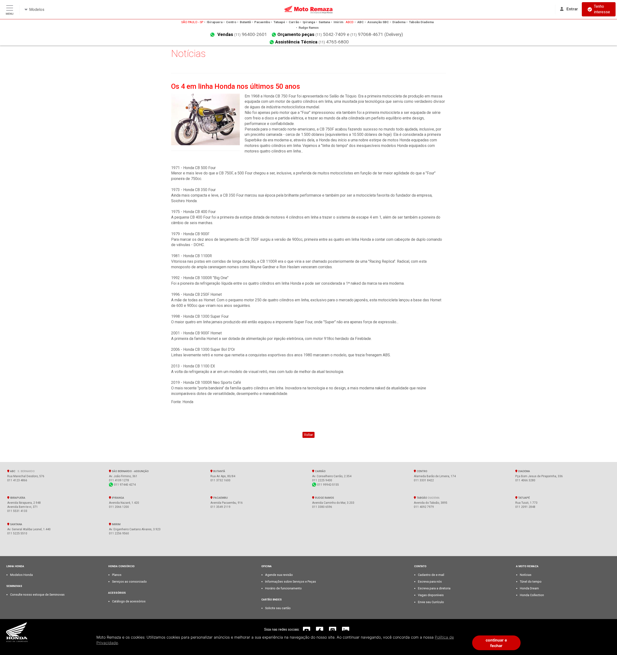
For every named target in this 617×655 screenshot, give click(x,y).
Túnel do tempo (531, 581)
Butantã (219, 471)
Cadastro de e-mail (431, 575)
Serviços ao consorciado (129, 581)
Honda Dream (529, 588)
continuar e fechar (496, 643)
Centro (421, 471)
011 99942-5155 (327, 484)
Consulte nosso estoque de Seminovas (37, 594)
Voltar (308, 435)
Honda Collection (532, 595)
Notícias (525, 575)
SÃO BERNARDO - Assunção (130, 471)
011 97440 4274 (124, 484)
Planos (116, 575)
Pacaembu (220, 497)
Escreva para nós (430, 581)
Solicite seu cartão (278, 608)
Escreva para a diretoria (434, 588)
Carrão (320, 471)
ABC (22, 471)
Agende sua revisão (279, 575)
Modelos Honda (21, 575)
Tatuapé (523, 497)
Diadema (523, 471)
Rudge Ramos (324, 497)
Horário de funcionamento (283, 588)
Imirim (116, 524)
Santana (15, 524)
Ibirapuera (17, 497)
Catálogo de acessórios (129, 601)
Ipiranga (117, 497)
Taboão (428, 497)
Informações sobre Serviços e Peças (290, 581)
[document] (280, 642)
